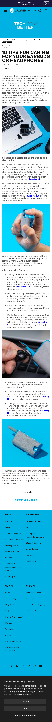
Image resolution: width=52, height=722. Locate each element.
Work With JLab (12, 551)
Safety (8, 635)
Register (8, 611)
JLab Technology (13, 533)
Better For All (32, 549)
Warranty (9, 629)
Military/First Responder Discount (35, 535)
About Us (9, 521)
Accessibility (10, 599)
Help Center (10, 605)
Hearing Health (11, 545)
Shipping (29, 599)
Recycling (30, 555)
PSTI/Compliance (13, 641)
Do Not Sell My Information (12, 648)
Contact (8, 593)
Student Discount (33, 543)
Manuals (9, 623)
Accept (25, 701)
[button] (46, 3)
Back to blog (27, 492)
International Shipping (35, 605)
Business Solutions (34, 521)
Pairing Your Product (14, 617)
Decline (25, 708)
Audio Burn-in (32, 561)
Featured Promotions (14, 539)
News (9, 40)
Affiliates (30, 527)
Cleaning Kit (34, 179)
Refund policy (11, 576)
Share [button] (7, 68)
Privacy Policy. (24, 694)
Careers (8, 558)
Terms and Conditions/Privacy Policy (13, 567)
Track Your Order (33, 593)
